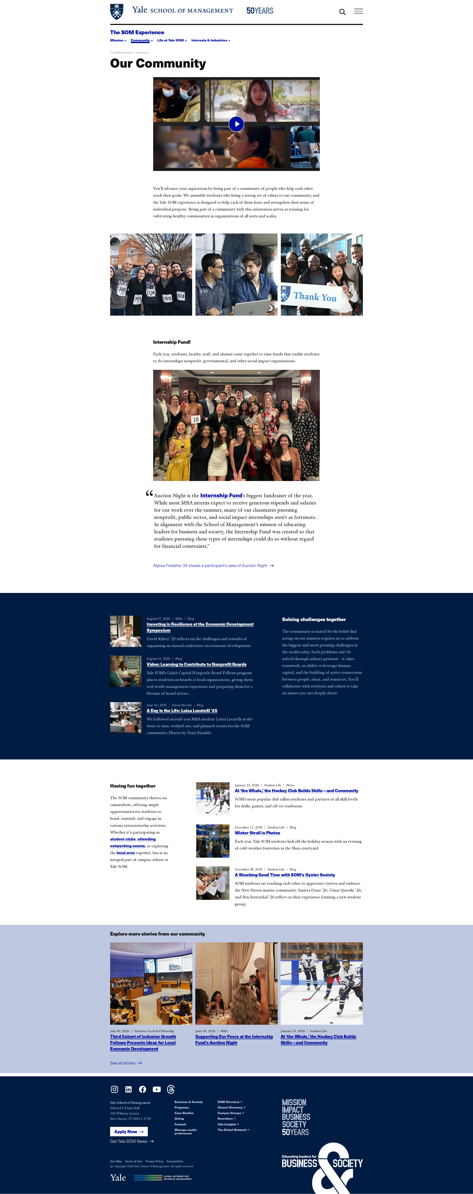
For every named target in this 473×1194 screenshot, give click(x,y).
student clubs (123, 838)
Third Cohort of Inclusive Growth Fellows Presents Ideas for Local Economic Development (143, 1042)
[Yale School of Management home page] (172, 12)
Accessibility (175, 1161)
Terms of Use (133, 1161)
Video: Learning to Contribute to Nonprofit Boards (196, 664)
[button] (118, 39)
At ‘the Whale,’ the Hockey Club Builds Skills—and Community (296, 790)
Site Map (116, 1161)
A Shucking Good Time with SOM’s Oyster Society (285, 875)
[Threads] (170, 1092)
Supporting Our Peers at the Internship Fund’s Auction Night (234, 1039)
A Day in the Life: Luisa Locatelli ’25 (182, 710)
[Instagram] (114, 1092)
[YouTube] (156, 1092)
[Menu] (358, 11)
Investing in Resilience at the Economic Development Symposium (200, 627)
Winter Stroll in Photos (257, 833)
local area (126, 852)
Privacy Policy (154, 1161)
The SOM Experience (137, 32)
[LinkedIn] (128, 1092)
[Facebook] (142, 1092)
